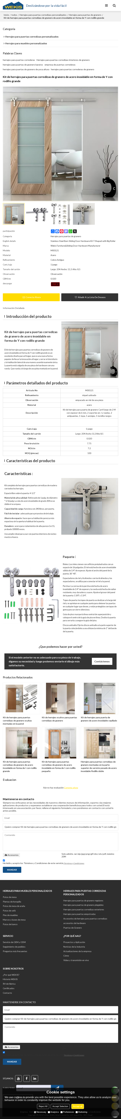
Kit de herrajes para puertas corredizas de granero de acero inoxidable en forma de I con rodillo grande (20, 766)
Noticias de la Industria (74, 946)
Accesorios (13, 855)
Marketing (82, 1112)
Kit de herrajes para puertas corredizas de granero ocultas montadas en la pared (17, 720)
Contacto (7, 993)
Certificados (8, 988)
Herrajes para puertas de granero (85, 15)
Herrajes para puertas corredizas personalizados (43, 15)
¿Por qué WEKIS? (11, 975)
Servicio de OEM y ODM (14, 942)
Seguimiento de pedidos (14, 946)
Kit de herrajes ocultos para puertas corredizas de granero (59, 719)
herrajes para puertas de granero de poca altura (26, 69)
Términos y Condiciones (74, 863)
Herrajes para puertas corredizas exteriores (83, 909)
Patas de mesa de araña (14, 906)
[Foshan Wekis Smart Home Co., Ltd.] (13, 5)
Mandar (12, 870)
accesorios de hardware (74, 923)
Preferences (68, 1112)
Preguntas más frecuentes (15, 951)
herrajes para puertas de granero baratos (23, 64)
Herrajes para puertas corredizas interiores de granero (63, 60)
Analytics (54, 1112)
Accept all (77, 1106)
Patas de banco (10, 924)
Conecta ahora (33, 297)
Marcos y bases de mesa (14, 919)
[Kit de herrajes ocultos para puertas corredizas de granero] (60, 698)
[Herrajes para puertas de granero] (55, 284)
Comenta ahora (71, 788)
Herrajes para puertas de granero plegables (83, 905)
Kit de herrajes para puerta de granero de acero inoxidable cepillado (99, 719)
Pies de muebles (10, 915)
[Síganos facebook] (26, 1078)
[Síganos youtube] (18, 1078)
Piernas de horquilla (12, 901)
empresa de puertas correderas (60, 64)
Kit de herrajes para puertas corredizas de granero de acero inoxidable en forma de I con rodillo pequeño (59, 766)
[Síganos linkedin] (35, 1078)
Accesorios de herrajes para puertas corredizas (85, 918)
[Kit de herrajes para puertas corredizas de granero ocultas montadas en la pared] (21, 698)
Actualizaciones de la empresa (77, 951)
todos (14, 15)
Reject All (43, 1106)
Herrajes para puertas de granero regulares (83, 900)
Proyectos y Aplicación (74, 942)
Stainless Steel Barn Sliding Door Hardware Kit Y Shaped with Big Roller (83, 241)
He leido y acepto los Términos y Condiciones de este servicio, (43, 863)
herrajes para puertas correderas (19, 60)
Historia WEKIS (10, 979)
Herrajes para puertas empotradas (79, 914)
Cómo (66, 955)
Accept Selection (60, 1106)
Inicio (6, 15)
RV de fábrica (9, 984)
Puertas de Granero (72, 927)
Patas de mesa (10, 897)
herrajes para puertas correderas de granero (72, 69)
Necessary (41, 1112)
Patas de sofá (9, 910)
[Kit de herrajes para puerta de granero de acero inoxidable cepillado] (99, 698)
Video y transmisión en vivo (76, 960)
